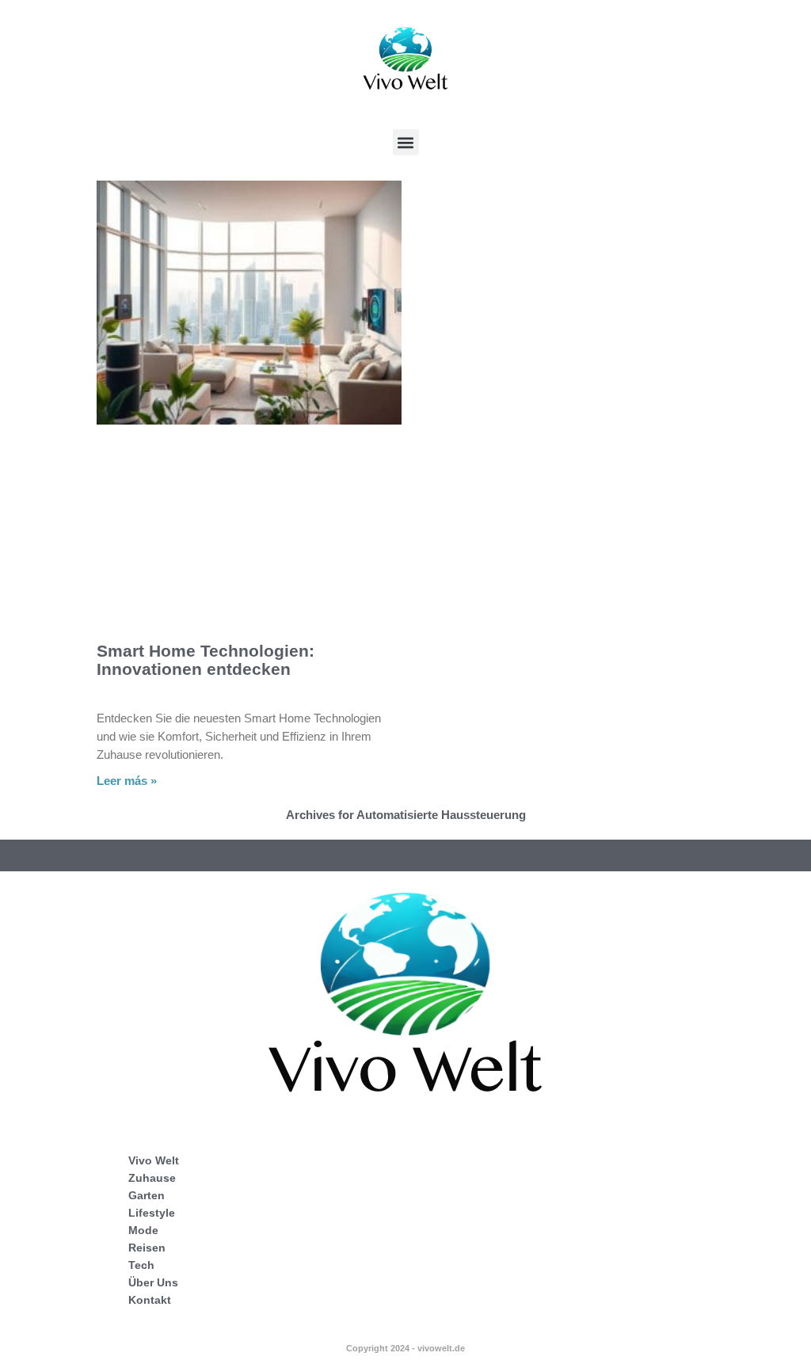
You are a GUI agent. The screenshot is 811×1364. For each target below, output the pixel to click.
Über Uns (153, 1282)
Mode (143, 1230)
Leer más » (127, 780)
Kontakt (149, 1300)
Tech (141, 1265)
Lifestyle (151, 1212)
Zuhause (152, 1178)
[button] (406, 142)
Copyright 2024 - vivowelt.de (405, 1348)
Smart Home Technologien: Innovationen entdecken (205, 660)
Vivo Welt (153, 1160)
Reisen (147, 1247)
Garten (146, 1195)
